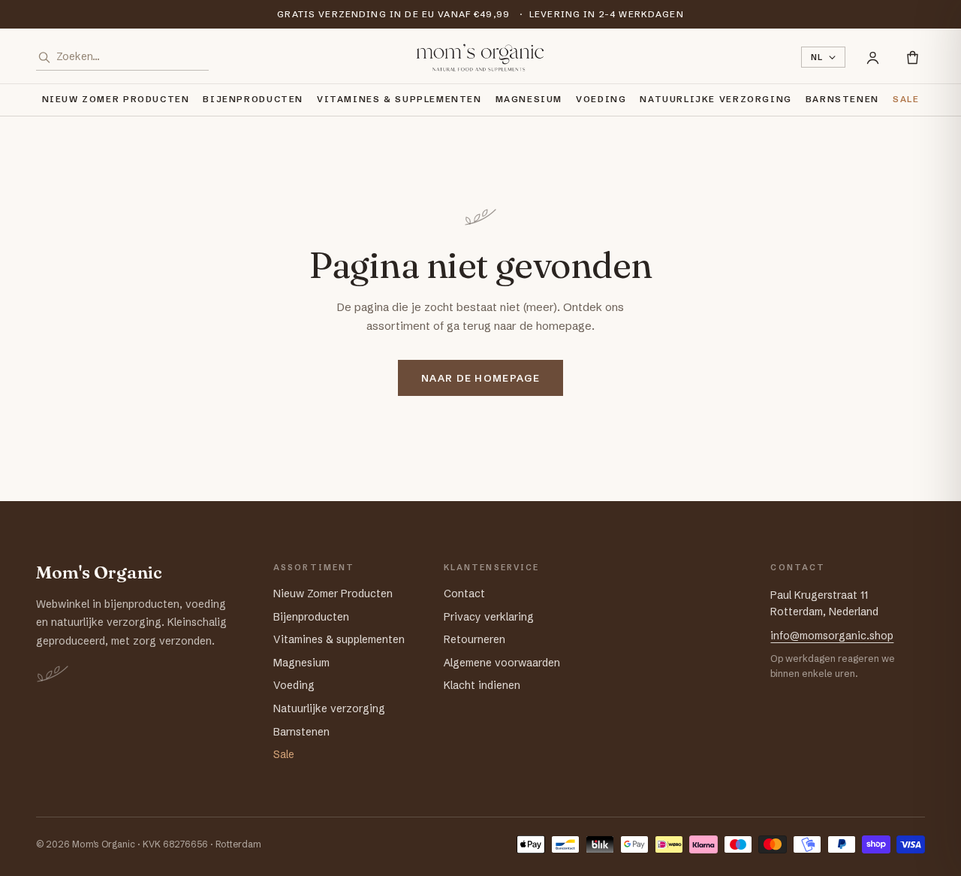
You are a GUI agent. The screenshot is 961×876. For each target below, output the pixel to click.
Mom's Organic (99, 572)
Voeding (601, 99)
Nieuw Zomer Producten (116, 99)
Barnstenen (842, 99)
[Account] (872, 57)
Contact (464, 593)
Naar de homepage (480, 378)
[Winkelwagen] (912, 57)
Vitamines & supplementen (399, 99)
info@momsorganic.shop (831, 635)
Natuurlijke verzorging (715, 99)
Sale (906, 99)
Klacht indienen (482, 685)
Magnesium (529, 99)
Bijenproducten (253, 99)
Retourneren (474, 639)
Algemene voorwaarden (502, 662)
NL (817, 57)
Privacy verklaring (489, 617)
